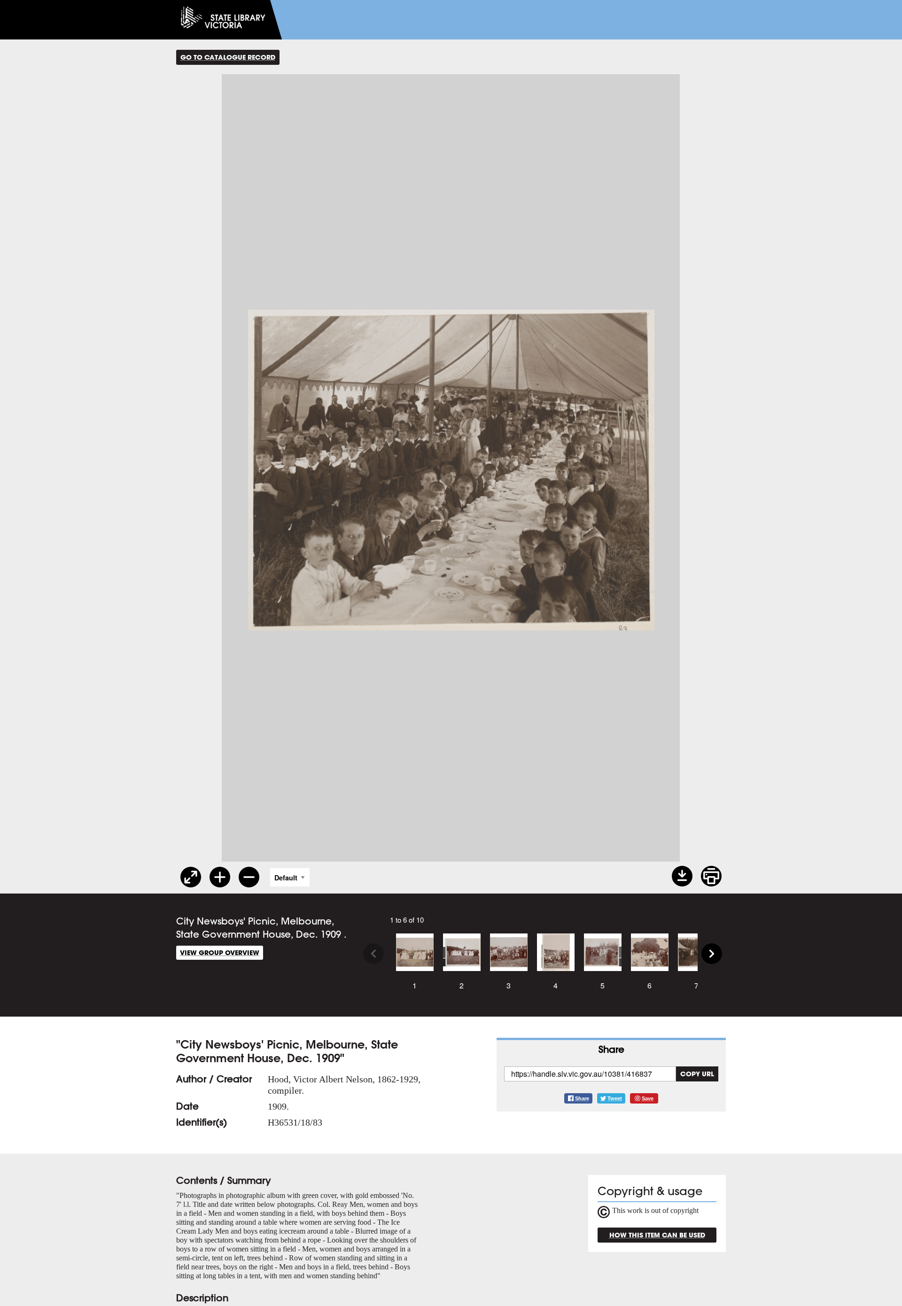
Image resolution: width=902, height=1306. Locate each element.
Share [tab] (611, 1049)
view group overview (219, 952)
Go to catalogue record (227, 57)
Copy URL (697, 1073)
